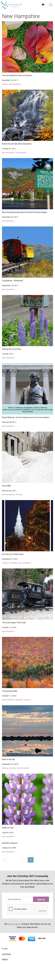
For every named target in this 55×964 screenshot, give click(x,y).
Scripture (5, 563)
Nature (4, 84)
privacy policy (14, 924)
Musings (19, 494)
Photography (21, 152)
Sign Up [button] (41, 899)
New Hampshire (15, 84)
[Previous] (4, 860)
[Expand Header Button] (51, 4)
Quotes (13, 768)
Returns (5, 959)
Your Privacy (6, 954)
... (24, 860)
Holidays (14, 563)
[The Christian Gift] (11, 5)
